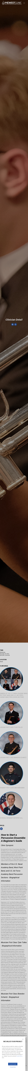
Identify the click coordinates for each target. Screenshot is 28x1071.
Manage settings (13, 1067)
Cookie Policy (19, 1056)
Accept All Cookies (12, 1064)
